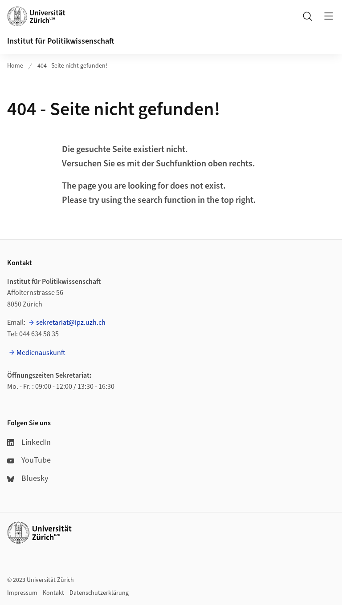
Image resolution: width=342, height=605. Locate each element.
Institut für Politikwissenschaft (60, 41)
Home (15, 65)
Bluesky (34, 478)
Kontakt (53, 593)
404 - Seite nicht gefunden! (72, 65)
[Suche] (307, 16)
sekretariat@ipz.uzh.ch (71, 322)
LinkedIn (36, 442)
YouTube (36, 460)
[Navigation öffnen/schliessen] (328, 16)
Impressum (22, 593)
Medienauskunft (40, 353)
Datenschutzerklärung (99, 593)
